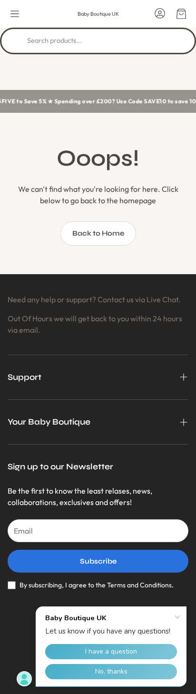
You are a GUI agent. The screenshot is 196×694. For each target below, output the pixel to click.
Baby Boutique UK (98, 13)
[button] (15, 14)
